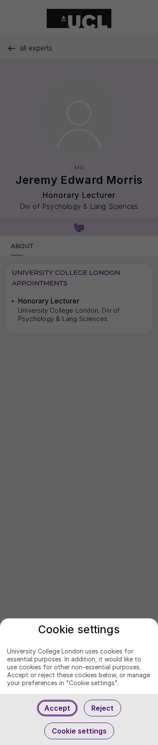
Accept (57, 708)
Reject (102, 708)
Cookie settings (79, 731)
